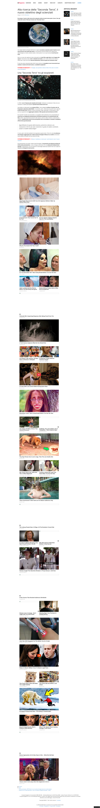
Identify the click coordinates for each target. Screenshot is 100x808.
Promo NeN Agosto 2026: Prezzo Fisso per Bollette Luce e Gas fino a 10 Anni (76, 14)
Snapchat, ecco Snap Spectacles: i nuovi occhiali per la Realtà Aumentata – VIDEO (35, 790)
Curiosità (60, 2)
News (34, 2)
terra (20, 787)
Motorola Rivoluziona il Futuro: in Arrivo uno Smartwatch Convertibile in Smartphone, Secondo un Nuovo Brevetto (76, 33)
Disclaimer (58, 806)
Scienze (79, 2)
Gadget (46, 2)
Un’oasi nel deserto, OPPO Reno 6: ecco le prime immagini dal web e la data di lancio (35, 789)
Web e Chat (52, 2)
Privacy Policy (52, 806)
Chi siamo (41, 806)
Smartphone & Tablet (70, 2)
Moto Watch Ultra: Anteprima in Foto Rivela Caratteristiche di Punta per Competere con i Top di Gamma (76, 66)
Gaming (40, 2)
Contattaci (59, 800)
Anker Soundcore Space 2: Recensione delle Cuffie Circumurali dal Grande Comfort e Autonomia (76, 56)
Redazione (46, 806)
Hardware (28, 2)
